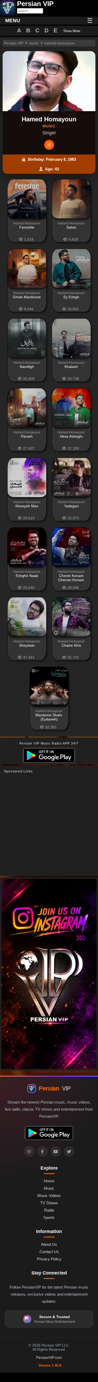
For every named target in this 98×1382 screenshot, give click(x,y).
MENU (12, 20)
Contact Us (49, 1251)
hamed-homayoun (59, 43)
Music (49, 1188)
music (34, 43)
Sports (49, 1217)
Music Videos (49, 1195)
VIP (55, 1088)
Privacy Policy (49, 1259)
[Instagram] (49, 145)
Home (49, 1181)
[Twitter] (69, 1151)
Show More (71, 31)
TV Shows (49, 1203)
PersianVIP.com (49, 1357)
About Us (49, 1244)
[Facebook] (42, 1151)
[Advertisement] (49, 825)
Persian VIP (13, 43)
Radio (49, 1210)
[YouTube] (56, 1151)
